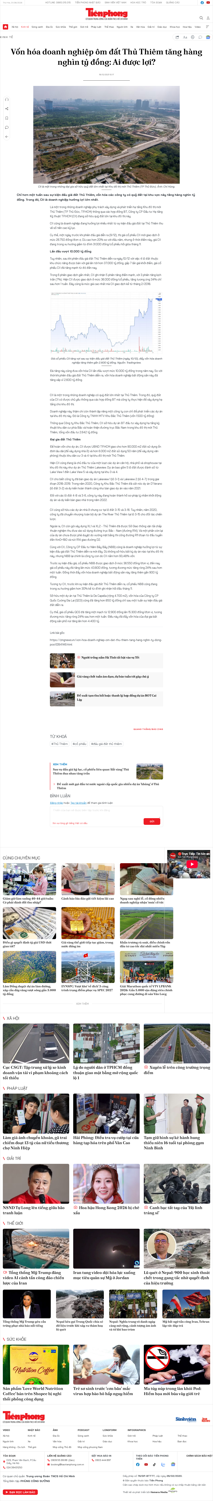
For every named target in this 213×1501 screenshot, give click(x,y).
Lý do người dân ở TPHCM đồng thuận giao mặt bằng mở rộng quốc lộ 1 (105, 1072)
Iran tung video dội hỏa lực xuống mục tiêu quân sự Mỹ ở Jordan (104, 1275)
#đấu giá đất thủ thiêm (106, 744)
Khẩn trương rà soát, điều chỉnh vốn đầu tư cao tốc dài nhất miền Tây (145, 944)
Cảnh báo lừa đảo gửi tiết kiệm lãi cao (87, 898)
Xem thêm (207, 27)
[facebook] (202, 2)
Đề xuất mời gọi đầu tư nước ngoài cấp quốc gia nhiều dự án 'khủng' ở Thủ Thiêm (108, 786)
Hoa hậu (187, 26)
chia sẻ (177, 37)
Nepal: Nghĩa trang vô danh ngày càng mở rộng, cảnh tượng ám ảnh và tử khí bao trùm (132, 1325)
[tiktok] (156, 1465)
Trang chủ (5, 27)
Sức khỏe (61, 26)
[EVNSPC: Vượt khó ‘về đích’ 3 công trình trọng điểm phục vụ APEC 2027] (88, 967)
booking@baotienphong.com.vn (67, 1464)
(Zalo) (71, 1460)
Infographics (137, 1430)
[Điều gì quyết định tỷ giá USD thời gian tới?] (29, 923)
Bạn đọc (182, 1441)
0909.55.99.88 (59, 1460)
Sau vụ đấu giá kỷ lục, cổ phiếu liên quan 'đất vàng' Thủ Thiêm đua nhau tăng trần (91, 771)
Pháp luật (96, 26)
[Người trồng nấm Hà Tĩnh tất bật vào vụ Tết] (62, 660)
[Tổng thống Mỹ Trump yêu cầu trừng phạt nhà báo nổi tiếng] (27, 1304)
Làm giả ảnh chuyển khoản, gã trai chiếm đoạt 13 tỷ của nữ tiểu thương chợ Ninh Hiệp (36, 1142)
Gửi (152, 821)
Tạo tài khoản (78, 802)
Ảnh (55, 1430)
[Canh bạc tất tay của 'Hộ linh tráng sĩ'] (177, 1184)
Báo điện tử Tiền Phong (106, 14)
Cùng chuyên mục (21, 857)
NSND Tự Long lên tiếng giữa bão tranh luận (34, 1210)
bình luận (200, 37)
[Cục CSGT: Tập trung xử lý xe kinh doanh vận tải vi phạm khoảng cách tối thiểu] (36, 1044)
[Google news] (174, 1465)
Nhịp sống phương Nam (90, 1447)
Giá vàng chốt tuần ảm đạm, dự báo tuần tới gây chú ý (113, 676)
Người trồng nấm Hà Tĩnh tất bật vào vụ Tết (110, 657)
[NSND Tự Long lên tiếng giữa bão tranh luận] (36, 1184)
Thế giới (73, 26)
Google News (208, 37)
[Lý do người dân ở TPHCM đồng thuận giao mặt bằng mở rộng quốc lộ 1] (106, 1044)
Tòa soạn (156, 2)
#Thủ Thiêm (59, 744)
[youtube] (208, 2)
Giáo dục (162, 26)
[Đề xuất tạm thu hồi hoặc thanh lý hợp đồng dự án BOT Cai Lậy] (62, 698)
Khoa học (175, 26)
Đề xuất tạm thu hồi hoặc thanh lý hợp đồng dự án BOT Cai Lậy (116, 698)
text (185, 37)
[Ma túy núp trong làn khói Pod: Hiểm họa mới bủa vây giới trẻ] (177, 1365)
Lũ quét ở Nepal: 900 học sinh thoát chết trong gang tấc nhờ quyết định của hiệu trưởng (177, 1277)
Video (198, 26)
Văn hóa (140, 26)
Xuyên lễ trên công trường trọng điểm (177, 1070)
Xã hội (15, 26)
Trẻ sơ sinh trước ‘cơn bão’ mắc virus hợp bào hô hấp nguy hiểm (103, 1391)
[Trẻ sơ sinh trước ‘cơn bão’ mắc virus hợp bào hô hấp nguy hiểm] (106, 1365)
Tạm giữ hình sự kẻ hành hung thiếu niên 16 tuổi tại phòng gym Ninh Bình (174, 1142)
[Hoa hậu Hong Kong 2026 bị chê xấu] (106, 1184)
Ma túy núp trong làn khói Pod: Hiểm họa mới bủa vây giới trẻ (172, 1391)
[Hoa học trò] (206, 1420)
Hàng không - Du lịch (14, 1447)
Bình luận (6, 127)
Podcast (84, 1430)
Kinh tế (25, 26)
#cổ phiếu (79, 744)
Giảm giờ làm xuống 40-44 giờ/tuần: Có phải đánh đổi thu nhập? (28, 900)
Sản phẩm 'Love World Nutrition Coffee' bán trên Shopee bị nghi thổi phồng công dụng (33, 1393)
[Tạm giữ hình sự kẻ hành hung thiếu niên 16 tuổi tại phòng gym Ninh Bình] (177, 1114)
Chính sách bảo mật (199, 1455)
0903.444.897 (103, 1460)
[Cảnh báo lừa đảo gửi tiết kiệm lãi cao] (88, 879)
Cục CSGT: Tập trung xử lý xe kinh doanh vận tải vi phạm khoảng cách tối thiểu (35, 1072)
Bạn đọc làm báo (22, 1492)
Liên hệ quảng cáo (59, 1455)
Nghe (6, 99)
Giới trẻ (84, 26)
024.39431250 (14, 1467)
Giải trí (151, 26)
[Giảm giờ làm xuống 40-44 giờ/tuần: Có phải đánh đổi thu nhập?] (29, 879)
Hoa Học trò (138, 2)
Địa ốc (49, 26)
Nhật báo (34, 1430)
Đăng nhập (56, 802)
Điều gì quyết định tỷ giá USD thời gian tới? (27, 944)
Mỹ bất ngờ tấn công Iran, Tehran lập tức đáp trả (185, 1323)
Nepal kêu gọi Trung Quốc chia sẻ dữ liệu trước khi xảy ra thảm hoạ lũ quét (79, 1325)
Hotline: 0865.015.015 (58, 2)
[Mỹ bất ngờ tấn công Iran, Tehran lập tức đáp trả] (186, 1304)
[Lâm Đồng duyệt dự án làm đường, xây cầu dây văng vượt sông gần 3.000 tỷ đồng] (29, 967)
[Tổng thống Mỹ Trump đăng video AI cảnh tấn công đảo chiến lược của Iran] (36, 1249)
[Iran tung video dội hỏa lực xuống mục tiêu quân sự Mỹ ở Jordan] (106, 1249)
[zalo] (165, 1465)
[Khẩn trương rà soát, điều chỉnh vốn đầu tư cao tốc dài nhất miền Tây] (146, 923)
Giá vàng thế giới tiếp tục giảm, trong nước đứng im (87, 944)
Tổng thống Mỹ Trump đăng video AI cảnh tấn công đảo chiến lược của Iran (33, 1277)
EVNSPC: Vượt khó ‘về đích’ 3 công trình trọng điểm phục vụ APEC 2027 (87, 988)
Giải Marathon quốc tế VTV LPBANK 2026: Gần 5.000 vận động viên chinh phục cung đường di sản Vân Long (146, 990)
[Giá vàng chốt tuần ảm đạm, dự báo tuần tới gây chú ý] (62, 679)
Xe (131, 26)
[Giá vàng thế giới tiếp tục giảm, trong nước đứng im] (88, 923)
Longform (109, 1430)
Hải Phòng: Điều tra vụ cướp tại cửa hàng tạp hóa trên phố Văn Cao (106, 1140)
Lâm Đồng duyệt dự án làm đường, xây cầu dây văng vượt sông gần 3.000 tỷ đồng (29, 990)
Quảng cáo (173, 2)
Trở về (6, 136)
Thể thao (109, 26)
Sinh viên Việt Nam (115, 2)
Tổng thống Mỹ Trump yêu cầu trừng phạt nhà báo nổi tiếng (24, 1323)
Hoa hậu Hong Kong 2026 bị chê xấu (106, 1210)
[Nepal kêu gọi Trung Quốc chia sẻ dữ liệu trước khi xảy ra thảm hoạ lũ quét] (80, 1304)
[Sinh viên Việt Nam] (186, 1420)
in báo (192, 37)
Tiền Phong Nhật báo (88, 2)
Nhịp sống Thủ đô (62, 1447)
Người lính (122, 26)
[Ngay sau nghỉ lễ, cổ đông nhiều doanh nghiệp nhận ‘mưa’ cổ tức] (146, 879)
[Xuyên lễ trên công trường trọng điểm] (177, 1044)
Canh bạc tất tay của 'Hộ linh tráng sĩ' (173, 1210)
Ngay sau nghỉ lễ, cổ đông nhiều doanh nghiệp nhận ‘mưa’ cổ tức (142, 900)
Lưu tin (6, 118)
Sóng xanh (37, 26)
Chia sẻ (6, 108)
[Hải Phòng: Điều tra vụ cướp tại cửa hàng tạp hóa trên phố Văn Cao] (106, 1114)
